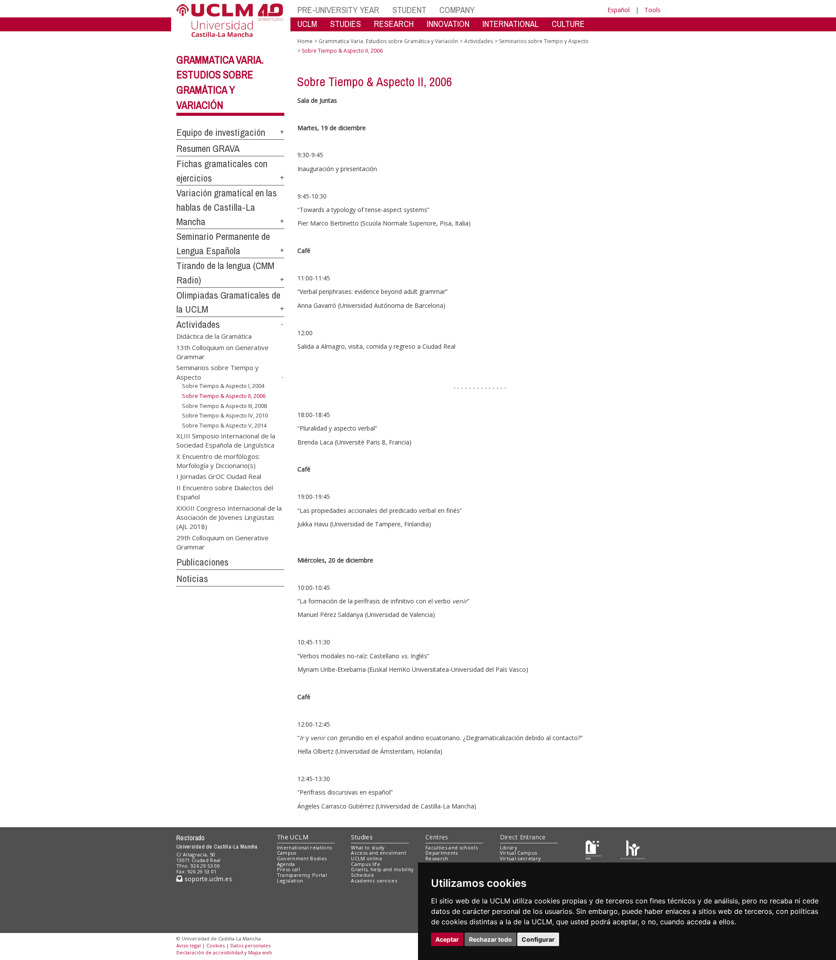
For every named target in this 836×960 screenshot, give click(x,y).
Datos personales (250, 945)
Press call (288, 869)
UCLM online (366, 858)
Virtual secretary (520, 858)
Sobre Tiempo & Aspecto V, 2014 (224, 425)
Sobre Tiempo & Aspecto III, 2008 (224, 406)
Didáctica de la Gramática (214, 336)
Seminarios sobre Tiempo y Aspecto (544, 41)
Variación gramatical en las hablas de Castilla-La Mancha (226, 207)
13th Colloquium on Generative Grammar (222, 351)
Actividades (198, 324)
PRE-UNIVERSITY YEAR (338, 10)
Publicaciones (202, 562)
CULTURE (568, 24)
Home (305, 41)
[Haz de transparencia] (594, 849)
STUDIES (345, 24)
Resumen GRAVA (207, 148)
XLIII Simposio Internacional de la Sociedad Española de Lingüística (225, 440)
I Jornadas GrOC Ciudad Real (218, 476)
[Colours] (633, 849)
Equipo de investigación (220, 132)
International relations (304, 847)
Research (436, 858)
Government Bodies (302, 858)
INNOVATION (448, 24)
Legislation (290, 880)
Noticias (192, 578)
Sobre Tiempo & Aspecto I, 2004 (223, 386)
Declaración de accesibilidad (209, 952)
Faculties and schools (451, 847)
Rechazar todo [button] (490, 939)
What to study (367, 847)
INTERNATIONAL (510, 24)
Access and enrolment (378, 852)
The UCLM (292, 837)
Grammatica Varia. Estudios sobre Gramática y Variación (388, 41)
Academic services (374, 880)
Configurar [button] (538, 939)
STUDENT (409, 10)
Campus (287, 852)
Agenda (286, 864)
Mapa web (260, 952)
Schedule (362, 875)
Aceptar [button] (447, 939)
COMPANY (457, 10)
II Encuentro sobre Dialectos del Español (224, 492)
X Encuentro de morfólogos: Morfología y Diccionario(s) (218, 460)
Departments (441, 852)
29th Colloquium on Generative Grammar (222, 542)
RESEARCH (394, 24)
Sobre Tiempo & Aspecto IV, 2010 (225, 415)
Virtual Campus (518, 852)
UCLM (307, 24)
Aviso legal (188, 945)
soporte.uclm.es (207, 879)
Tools (652, 10)
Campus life (365, 864)
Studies (362, 837)
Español (618, 10)
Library (508, 847)
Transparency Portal (302, 875)
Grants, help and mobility (382, 869)
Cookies (215, 945)
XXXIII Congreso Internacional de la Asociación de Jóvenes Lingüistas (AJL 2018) (229, 517)
